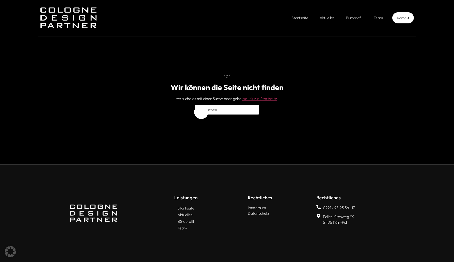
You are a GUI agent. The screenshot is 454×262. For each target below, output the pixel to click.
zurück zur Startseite (259, 98)
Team (378, 17)
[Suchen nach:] (227, 110)
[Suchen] (201, 112)
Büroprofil (354, 17)
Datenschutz (258, 213)
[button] (10, 251)
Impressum (257, 207)
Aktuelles (327, 17)
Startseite (300, 17)
